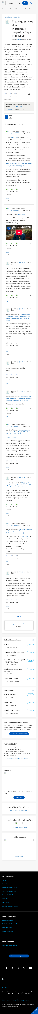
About (4, 880)
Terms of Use (5, 1000)
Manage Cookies (24, 1000)
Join (25, 3)
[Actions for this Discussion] (32, 94)
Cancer (6, 644)
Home (4, 9)
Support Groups (15, 9)
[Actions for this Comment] (30, 189)
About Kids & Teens (11, 678)
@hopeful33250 (15, 133)
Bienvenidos (19, 856)
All (33, 640)
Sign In (32, 3)
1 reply (7, 201)
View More (19, 616)
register (22, 624)
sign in (14, 624)
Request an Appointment (19, 956)
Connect (10, 3)
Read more (19, 797)
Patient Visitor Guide (7, 931)
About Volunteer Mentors (9, 891)
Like (6, 96)
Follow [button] (30, 644)
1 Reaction (8, 194)
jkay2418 (21, 39)
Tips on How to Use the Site (19, 810)
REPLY (7, 198)
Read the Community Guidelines (16, 759)
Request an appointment (19, 734)
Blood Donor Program (12, 710)
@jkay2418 (14, 137)
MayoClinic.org (6, 988)
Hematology (8, 702)
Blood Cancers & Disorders (12, 17)
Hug (16, 96)
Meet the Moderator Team (9, 887)
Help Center (5, 902)
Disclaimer (5, 898)
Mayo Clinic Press (7, 927)
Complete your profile (19, 827)
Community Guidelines (8, 895)
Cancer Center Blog (7, 920)
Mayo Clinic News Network (9, 945)
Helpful (10, 96)
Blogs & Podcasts (31, 9)
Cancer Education (10, 694)
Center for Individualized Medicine (11, 924)
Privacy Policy (15, 1000)
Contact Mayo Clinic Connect (10, 906)
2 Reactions (7, 99)
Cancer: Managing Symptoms (14, 652)
